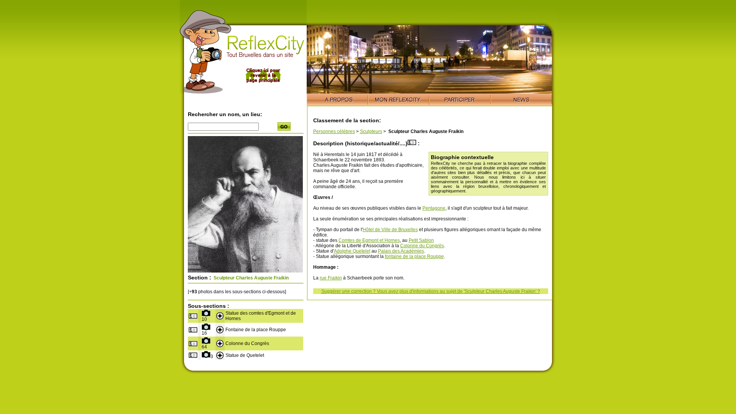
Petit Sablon (421, 240)
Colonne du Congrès (422, 245)
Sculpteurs (371, 131)
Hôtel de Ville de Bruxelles (390, 229)
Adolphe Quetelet (352, 251)
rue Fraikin (331, 278)
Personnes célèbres (334, 131)
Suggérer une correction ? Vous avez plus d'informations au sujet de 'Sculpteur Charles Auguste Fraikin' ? (430, 291)
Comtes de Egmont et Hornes (369, 240)
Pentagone (433, 208)
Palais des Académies (401, 251)
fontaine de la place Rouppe (414, 256)
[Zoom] (245, 271)
